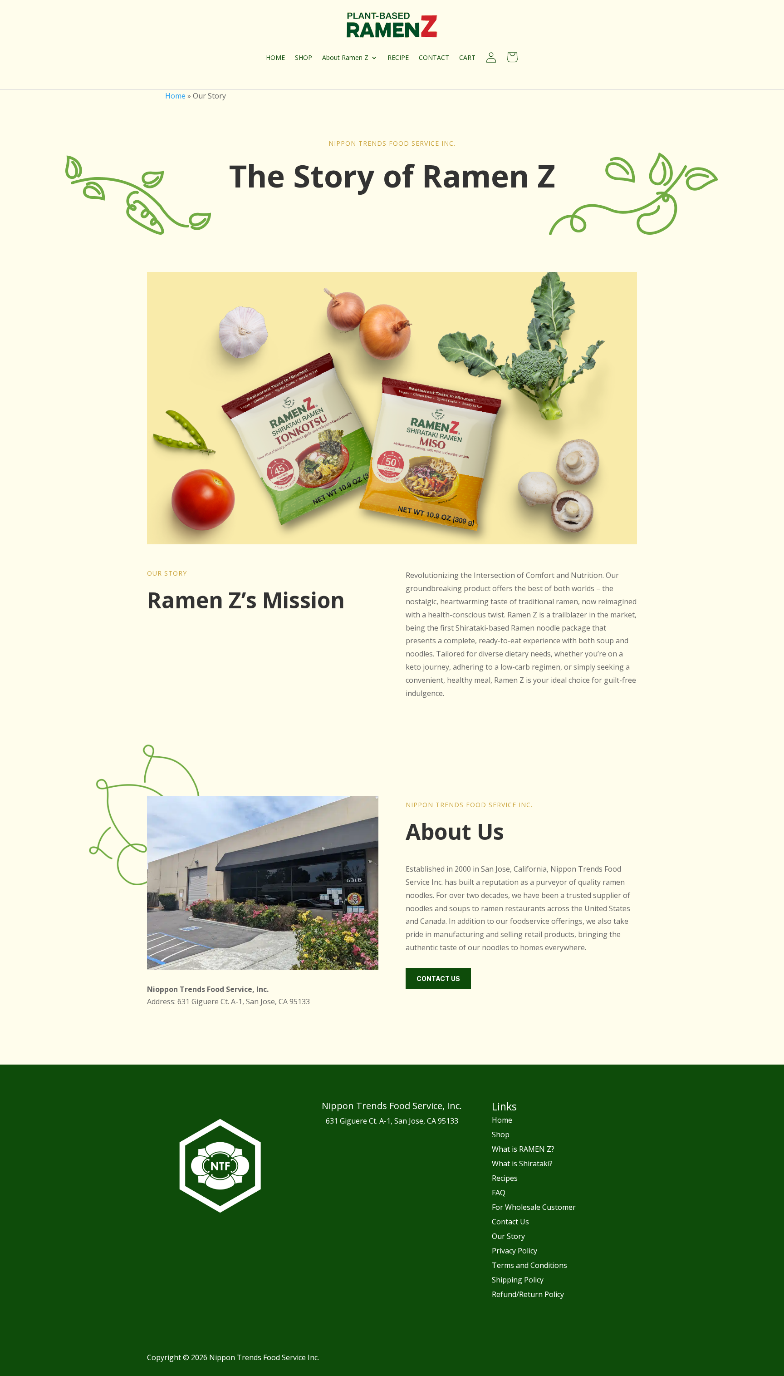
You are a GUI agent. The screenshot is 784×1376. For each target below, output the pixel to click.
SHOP (303, 57)
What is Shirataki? (522, 1164)
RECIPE (398, 57)
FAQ (498, 1193)
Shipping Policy (518, 1280)
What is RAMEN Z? (523, 1149)
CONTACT (434, 57)
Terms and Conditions (529, 1265)
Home (175, 96)
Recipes (505, 1178)
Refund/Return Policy (528, 1294)
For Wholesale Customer (534, 1207)
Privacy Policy (514, 1251)
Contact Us (438, 978)
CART (467, 57)
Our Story (508, 1236)
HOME (275, 57)
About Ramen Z (345, 57)
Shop (501, 1134)
